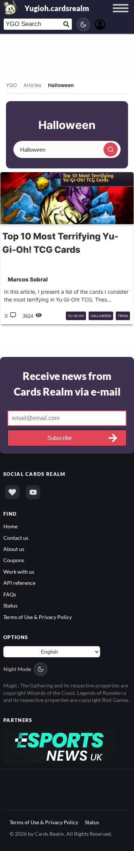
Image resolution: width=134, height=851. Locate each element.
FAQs (9, 594)
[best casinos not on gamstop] (59, 745)
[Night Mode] (83, 24)
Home (10, 526)
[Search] (110, 149)
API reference (19, 583)
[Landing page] (10, 7)
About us (13, 549)
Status (10, 605)
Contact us (15, 538)
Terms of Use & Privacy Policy (37, 617)
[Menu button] (120, 15)
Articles (32, 85)
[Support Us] (12, 492)
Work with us (18, 571)
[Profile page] (100, 23)
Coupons (13, 560)
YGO (11, 85)
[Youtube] (33, 492)
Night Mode (17, 669)
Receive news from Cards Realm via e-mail (67, 384)
